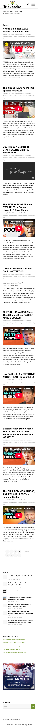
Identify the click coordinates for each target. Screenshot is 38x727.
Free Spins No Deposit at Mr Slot (12, 649)
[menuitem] (27, 4)
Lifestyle (15, 36)
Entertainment (27, 34)
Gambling (5, 36)
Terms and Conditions (13, 725)
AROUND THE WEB (10, 636)
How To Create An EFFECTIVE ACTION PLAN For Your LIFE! (19, 375)
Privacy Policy (27, 725)
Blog (22, 34)
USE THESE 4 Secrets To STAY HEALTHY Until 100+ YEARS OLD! (17, 149)
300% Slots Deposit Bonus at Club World (14, 639)
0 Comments (15, 34)
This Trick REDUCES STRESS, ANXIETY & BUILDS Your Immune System (19, 494)
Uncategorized (21, 36)
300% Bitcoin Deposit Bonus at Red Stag (14, 642)
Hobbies (10, 36)
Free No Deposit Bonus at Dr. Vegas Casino (15, 652)
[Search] (27, 4)
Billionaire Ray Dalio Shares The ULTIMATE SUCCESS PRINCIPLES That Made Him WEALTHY (18, 433)
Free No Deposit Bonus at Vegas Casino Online (16, 646)
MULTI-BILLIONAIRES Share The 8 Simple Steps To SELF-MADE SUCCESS (18, 314)
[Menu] (32, 4)
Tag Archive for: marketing (12, 11)
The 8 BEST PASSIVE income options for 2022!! (18, 89)
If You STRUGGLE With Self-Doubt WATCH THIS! (18, 270)
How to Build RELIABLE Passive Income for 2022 (16, 30)
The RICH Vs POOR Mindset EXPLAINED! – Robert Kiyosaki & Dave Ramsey (18, 207)
